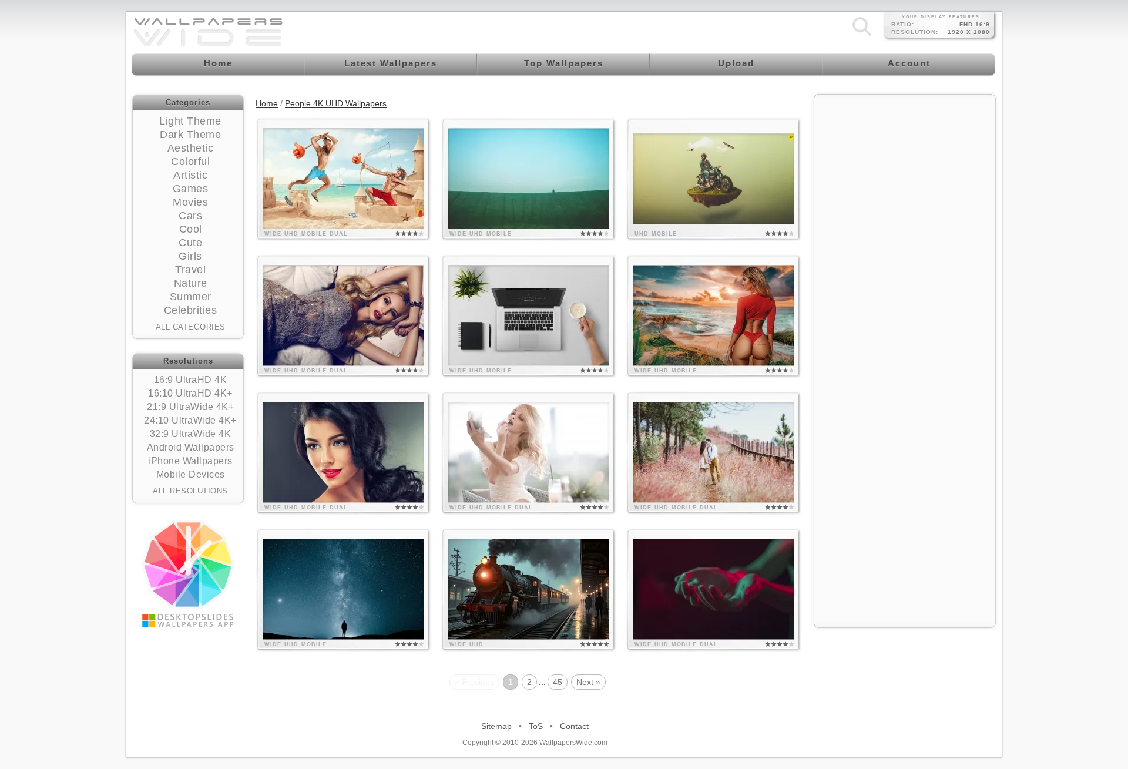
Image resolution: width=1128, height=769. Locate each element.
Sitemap (496, 726)
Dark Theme (190, 134)
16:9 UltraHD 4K (190, 380)
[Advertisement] (905, 174)
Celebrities (190, 310)
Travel (190, 270)
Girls (190, 256)
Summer (191, 297)
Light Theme (190, 121)
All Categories (191, 327)
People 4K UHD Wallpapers (336, 103)
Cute (190, 243)
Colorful (190, 161)
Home (267, 103)
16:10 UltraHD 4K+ (190, 393)
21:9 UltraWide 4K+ (190, 407)
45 (557, 682)
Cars (190, 215)
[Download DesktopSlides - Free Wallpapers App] (188, 573)
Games (191, 188)
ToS (536, 726)
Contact (574, 726)
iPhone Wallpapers (190, 461)
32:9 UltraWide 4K (190, 434)
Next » (588, 682)
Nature (190, 283)
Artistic (190, 175)
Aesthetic (190, 148)
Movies (190, 202)
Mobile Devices (190, 474)
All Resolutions (190, 490)
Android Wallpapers (190, 447)
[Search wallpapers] (862, 35)
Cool (190, 229)
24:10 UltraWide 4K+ (190, 420)
